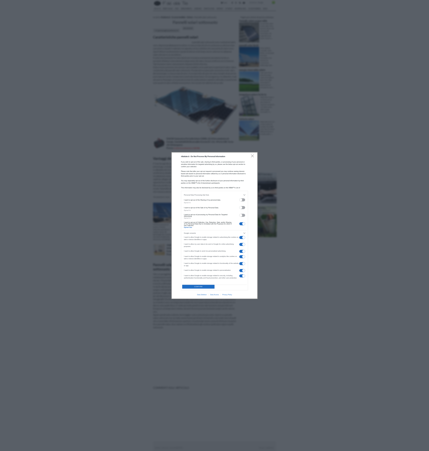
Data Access (214, 294)
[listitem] (214, 195)
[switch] (242, 199)
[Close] (253, 157)
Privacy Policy (227, 294)
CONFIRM (198, 286)
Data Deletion (202, 294)
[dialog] (214, 225)
